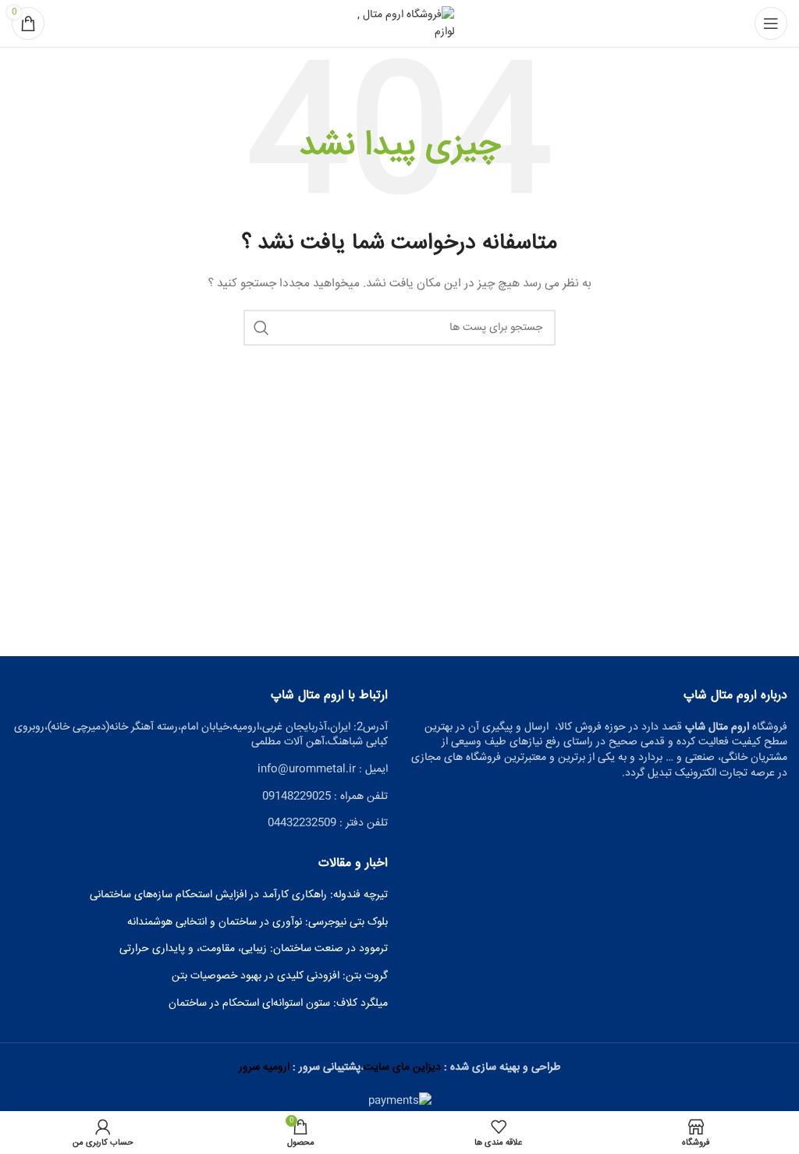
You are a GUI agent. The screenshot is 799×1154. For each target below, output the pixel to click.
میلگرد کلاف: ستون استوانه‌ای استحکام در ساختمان (278, 1004)
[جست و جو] (261, 328)
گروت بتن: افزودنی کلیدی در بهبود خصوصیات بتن (280, 977)
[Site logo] (399, 24)
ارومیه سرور (264, 1067)
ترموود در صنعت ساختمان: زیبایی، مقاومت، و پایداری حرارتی (253, 949)
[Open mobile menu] (771, 23)
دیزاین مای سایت (402, 1067)
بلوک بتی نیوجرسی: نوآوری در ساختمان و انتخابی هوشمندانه (257, 923)
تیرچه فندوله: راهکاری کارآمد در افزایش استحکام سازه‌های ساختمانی (239, 896)
